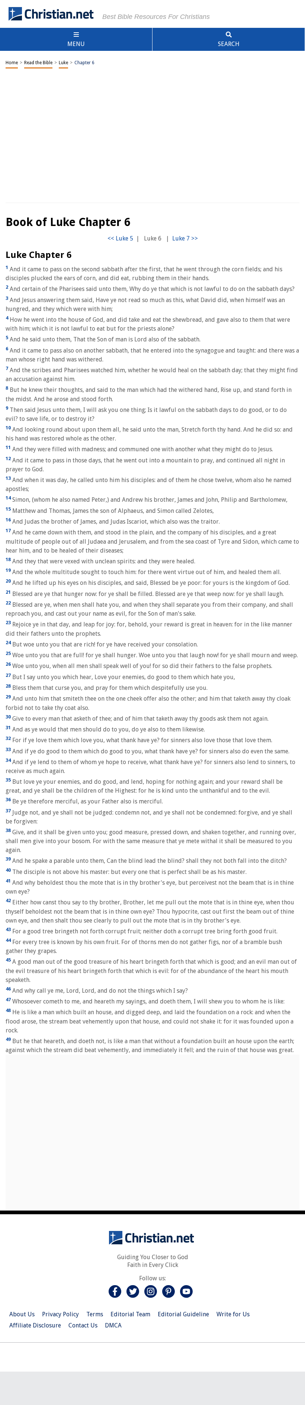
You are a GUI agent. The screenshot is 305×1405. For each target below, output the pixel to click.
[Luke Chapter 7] (185, 238)
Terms (94, 1314)
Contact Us (82, 1325)
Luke (63, 62)
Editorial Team (130, 1314)
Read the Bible (38, 62)
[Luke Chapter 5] (120, 238)
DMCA (113, 1325)
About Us (22, 1314)
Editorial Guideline (183, 1314)
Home (12, 62)
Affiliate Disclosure (35, 1325)
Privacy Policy (60, 1314)
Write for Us (233, 1314)
